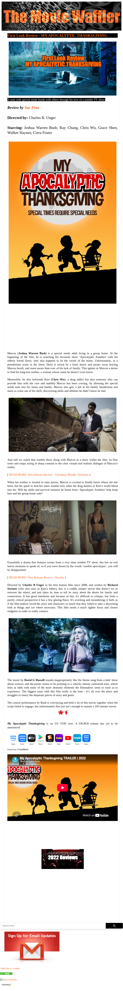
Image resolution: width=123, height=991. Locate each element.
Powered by (12, 749)
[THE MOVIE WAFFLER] (6, 974)
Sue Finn (32, 107)
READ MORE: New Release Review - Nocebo (36, 577)
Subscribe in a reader (10, 968)
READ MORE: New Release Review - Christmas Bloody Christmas (49, 474)
